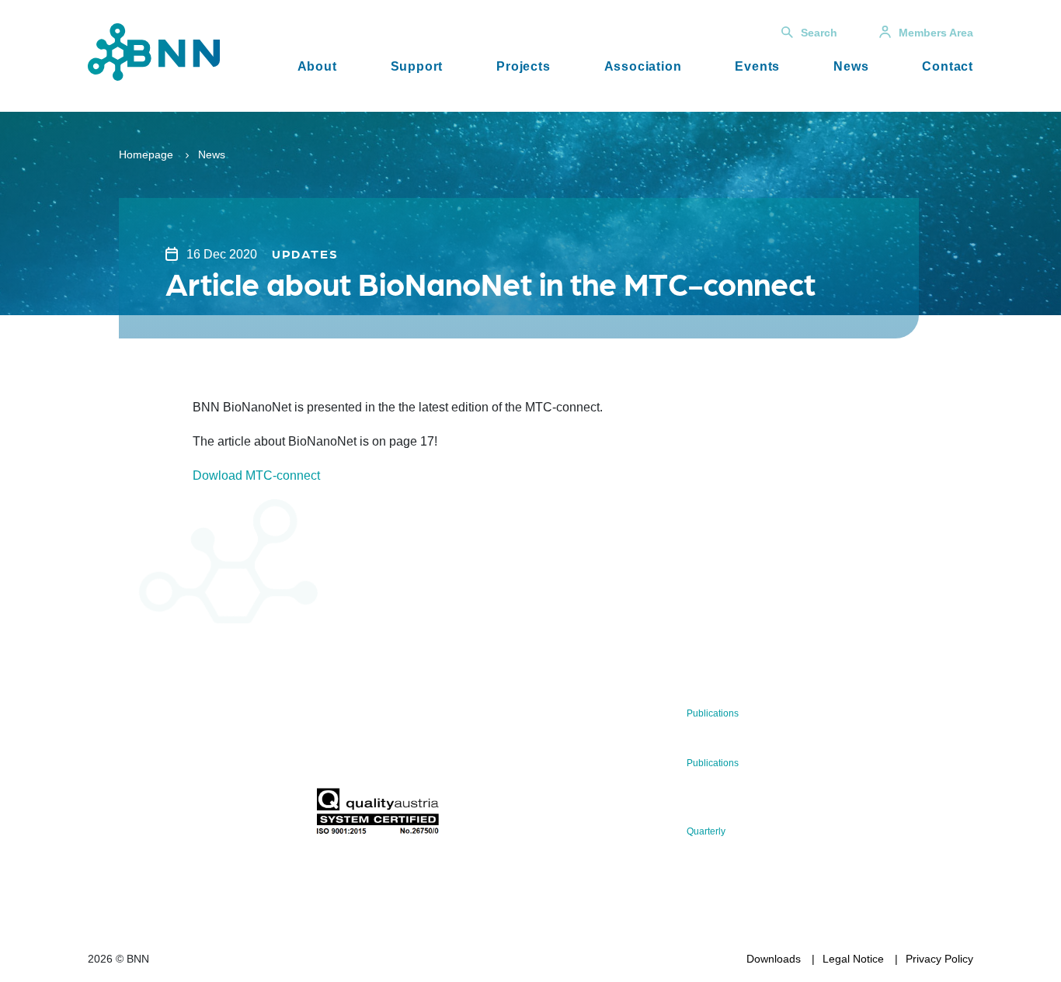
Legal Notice (853, 959)
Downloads (773, 959)
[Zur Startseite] (154, 50)
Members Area (936, 32)
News (850, 66)
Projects (523, 66)
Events (757, 66)
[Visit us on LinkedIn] (154, 815)
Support (417, 66)
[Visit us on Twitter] (105, 815)
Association (643, 66)
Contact (947, 66)
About (317, 66)
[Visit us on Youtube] (204, 815)
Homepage (146, 154)
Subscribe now (407, 751)
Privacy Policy (939, 959)
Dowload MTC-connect (256, 475)
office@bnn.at (122, 775)
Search (819, 32)
